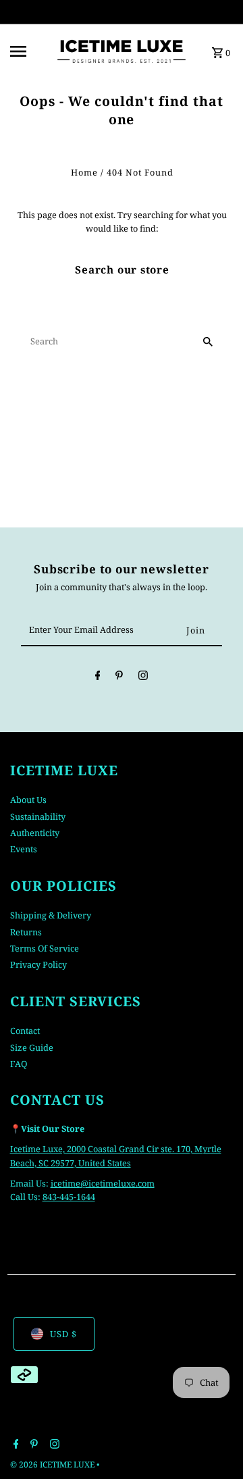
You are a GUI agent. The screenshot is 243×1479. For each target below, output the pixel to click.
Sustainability (37, 816)
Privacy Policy (38, 964)
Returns (26, 932)
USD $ (63, 1334)
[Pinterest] (119, 677)
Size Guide (31, 1047)
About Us (28, 800)
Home (84, 172)
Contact (25, 1030)
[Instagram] (143, 677)
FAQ (18, 1064)
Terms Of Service (44, 948)
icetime (65, 1183)
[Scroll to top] (214, 1443)
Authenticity (34, 833)
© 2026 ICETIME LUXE (53, 1464)
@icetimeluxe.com (117, 1183)
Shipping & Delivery (50, 915)
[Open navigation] (27, 51)
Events (23, 849)
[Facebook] (98, 677)
